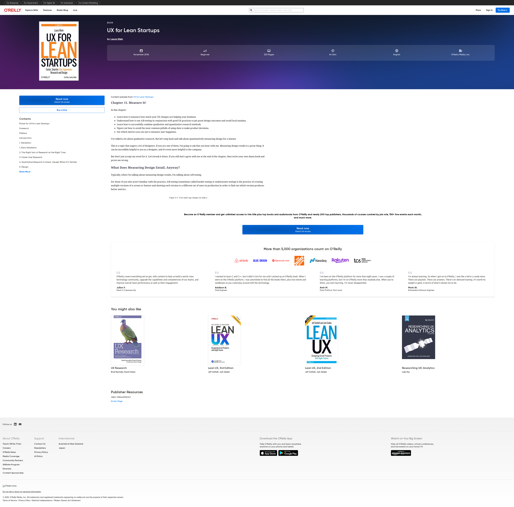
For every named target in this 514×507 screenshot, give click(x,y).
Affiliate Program (11, 464)
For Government (31, 3)
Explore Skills (31, 10)
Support (39, 438)
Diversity (7, 468)
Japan (62, 448)
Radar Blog (62, 10)
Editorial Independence (42, 500)
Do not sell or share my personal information (22, 492)
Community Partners (13, 460)
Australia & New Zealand (71, 443)
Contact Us (39, 443)
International (66, 438)
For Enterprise (12, 3)
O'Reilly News (9, 452)
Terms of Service (10, 500)
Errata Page (116, 401)
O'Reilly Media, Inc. (460, 54)
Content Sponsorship (13, 472)
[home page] (12, 10)
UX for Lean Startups (143, 97)
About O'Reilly (11, 438)
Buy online (62, 110)
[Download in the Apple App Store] (268, 455)
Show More (24, 172)
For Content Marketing (88, 3)
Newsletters (40, 448)
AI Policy (38, 456)
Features (47, 10)
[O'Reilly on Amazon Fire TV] (401, 455)
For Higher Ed (49, 3)
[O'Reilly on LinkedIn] (15, 424)
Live (75, 10)
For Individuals (67, 3)
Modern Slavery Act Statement (67, 500)
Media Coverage (11, 456)
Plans (478, 10)
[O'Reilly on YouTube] (20, 424)
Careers (7, 448)
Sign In (489, 10)
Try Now (502, 10)
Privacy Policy (41, 452)
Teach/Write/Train (12, 443)
